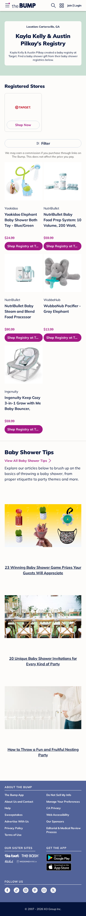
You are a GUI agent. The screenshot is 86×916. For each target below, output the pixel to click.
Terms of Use (13, 834)
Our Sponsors (55, 821)
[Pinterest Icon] (35, 890)
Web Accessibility (57, 814)
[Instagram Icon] (25, 890)
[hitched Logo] (9, 861)
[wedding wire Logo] (27, 861)
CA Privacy (53, 808)
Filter (45, 143)
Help (8, 808)
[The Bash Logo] (30, 855)
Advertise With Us (17, 821)
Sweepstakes (13, 814)
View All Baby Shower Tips (26, 461)
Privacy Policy (14, 828)
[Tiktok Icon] (16, 890)
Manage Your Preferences (63, 801)
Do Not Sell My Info (58, 795)
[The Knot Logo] (12, 855)
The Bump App (14, 795)
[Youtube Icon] (44, 890)
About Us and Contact (19, 801)
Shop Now (23, 125)
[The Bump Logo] (24, 5)
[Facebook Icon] (7, 890)
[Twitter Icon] (53, 890)
